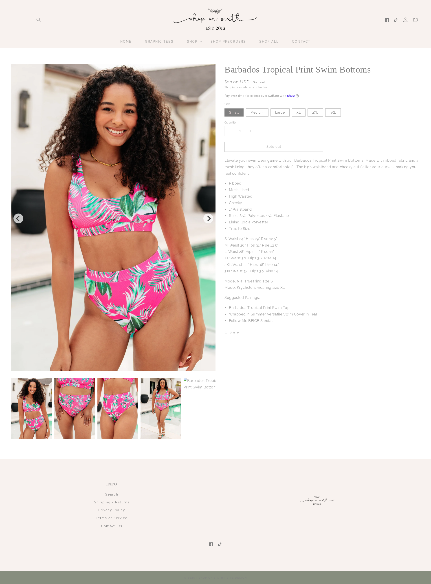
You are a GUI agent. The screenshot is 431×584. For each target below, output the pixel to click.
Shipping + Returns (112, 502)
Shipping (230, 87)
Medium (257, 112)
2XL (315, 112)
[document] (113, 218)
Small (234, 112)
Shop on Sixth (211, 577)
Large (280, 112)
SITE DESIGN (237, 577)
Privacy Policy (111, 510)
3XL (333, 112)
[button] (39, 20)
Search (111, 494)
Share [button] (234, 332)
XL (299, 112)
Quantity (230, 122)
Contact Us (111, 526)
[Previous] (18, 218)
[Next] (208, 218)
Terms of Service (112, 518)
